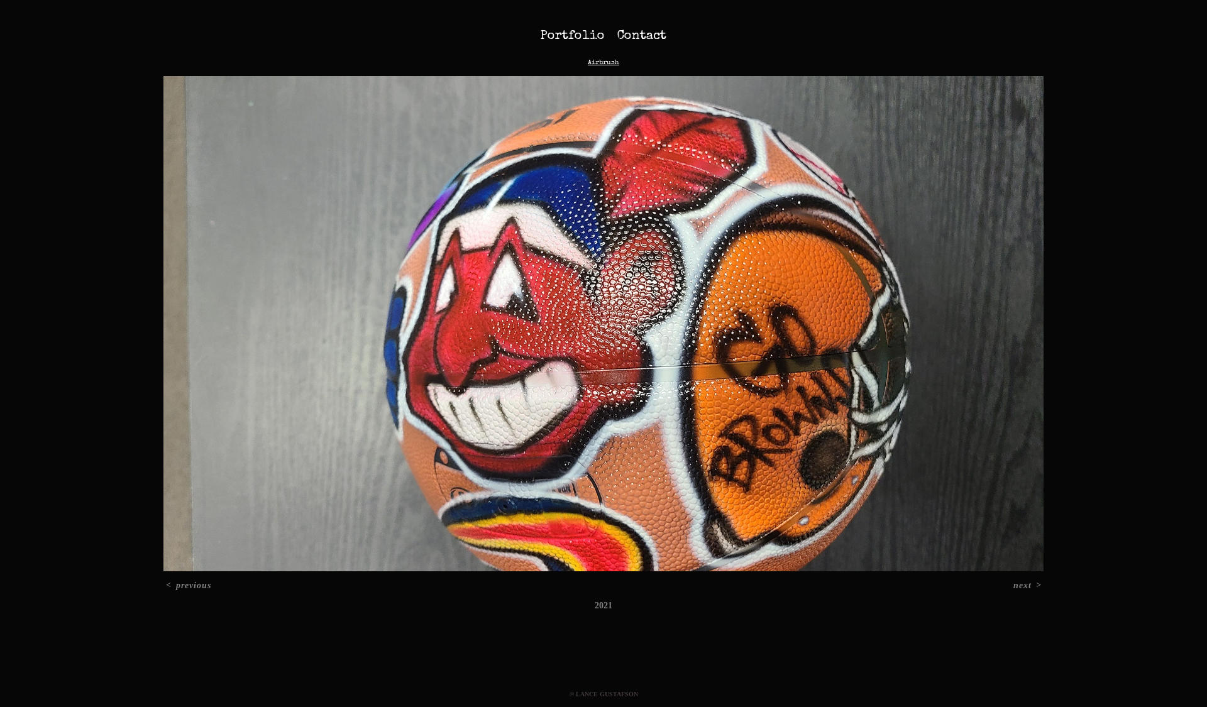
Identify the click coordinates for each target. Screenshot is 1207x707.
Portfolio (573, 36)
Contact (641, 36)
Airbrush (603, 62)
